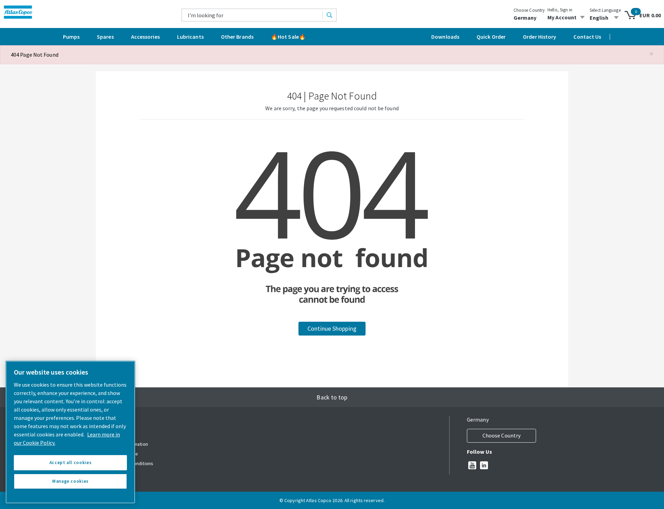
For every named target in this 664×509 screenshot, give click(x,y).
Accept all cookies (70, 462)
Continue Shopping (332, 328)
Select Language (605, 10)
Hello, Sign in (559, 10)
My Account (562, 17)
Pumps (71, 36)
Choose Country (529, 10)
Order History (539, 36)
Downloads (445, 36)
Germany (525, 17)
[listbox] (605, 17)
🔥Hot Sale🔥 (288, 36)
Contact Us (587, 36)
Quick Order (491, 36)
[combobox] (252, 15)
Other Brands (237, 36)
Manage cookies (70, 481)
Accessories (145, 36)
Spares (105, 36)
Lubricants (190, 36)
